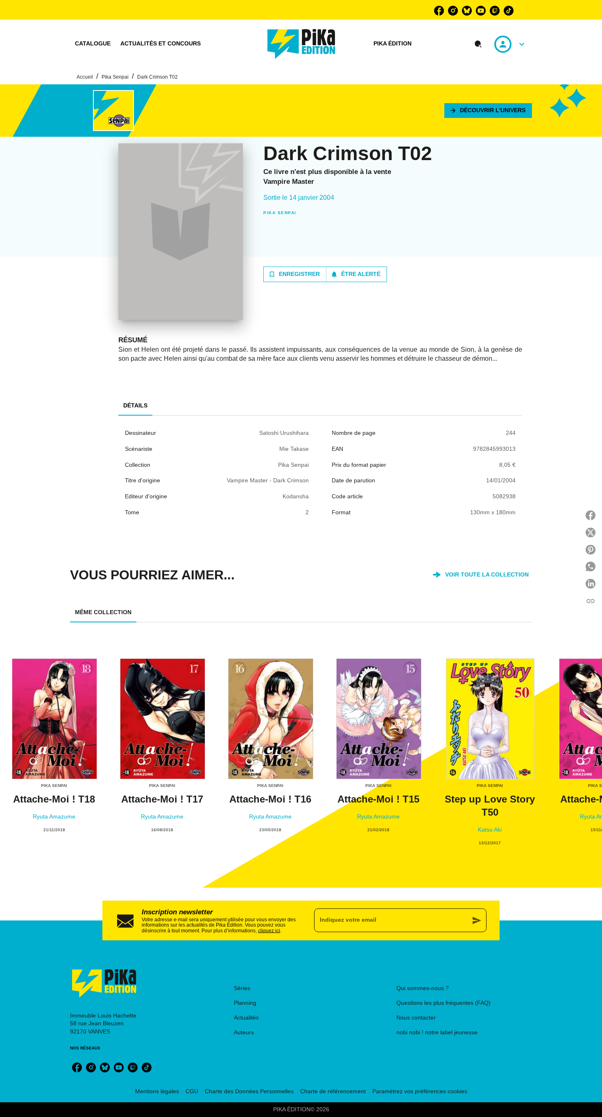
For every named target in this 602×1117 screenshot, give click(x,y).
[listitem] (439, 11)
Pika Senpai (115, 77)
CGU (192, 1091)
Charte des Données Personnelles (249, 1091)
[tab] (92, 44)
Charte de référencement (333, 1091)
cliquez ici (269, 931)
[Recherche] (478, 44)
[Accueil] (301, 44)
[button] (488, 110)
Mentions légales (157, 1091)
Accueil (85, 77)
